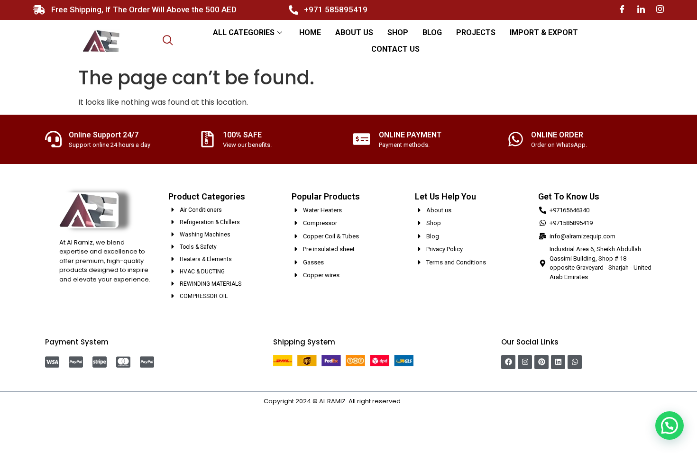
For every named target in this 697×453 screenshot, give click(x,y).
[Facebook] (622, 10)
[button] (669, 425)
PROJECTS (475, 32)
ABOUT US (354, 32)
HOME (310, 32)
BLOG (432, 32)
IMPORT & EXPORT (544, 32)
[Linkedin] (558, 362)
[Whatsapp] (575, 362)
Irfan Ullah (419, 401)
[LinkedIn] (641, 10)
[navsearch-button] (168, 41)
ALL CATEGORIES (244, 32)
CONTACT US (395, 49)
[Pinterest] (541, 362)
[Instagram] (660, 10)
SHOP (397, 32)
